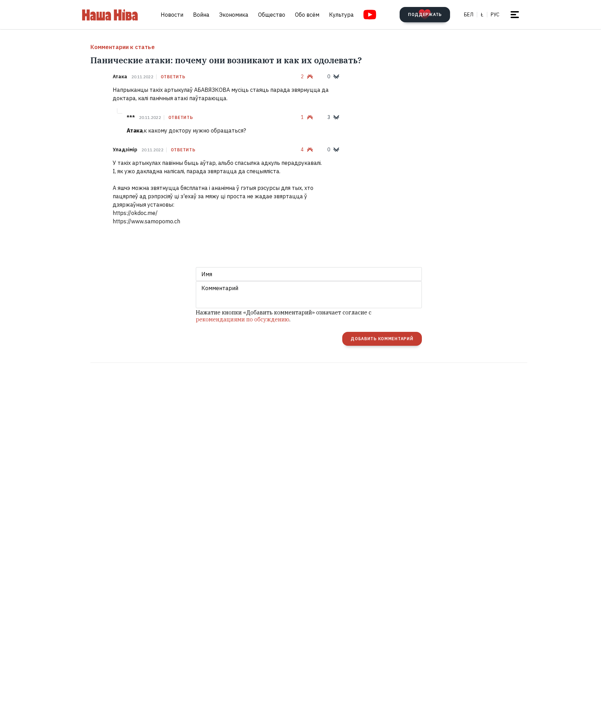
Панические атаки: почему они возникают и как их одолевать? (226, 60)
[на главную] (110, 15)
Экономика (233, 14)
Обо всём (307, 14)
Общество (271, 14)
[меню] (515, 14)
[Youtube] (369, 14)
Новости (172, 14)
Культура (341, 14)
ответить (173, 76)
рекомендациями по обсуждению (242, 319)
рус (495, 14)
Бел (468, 14)
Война (201, 14)
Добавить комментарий (382, 338)
